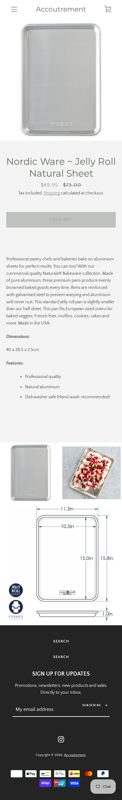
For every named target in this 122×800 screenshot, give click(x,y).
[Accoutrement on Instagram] (61, 739)
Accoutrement (61, 9)
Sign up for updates (61, 674)
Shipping (51, 193)
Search (61, 641)
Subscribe (91, 705)
